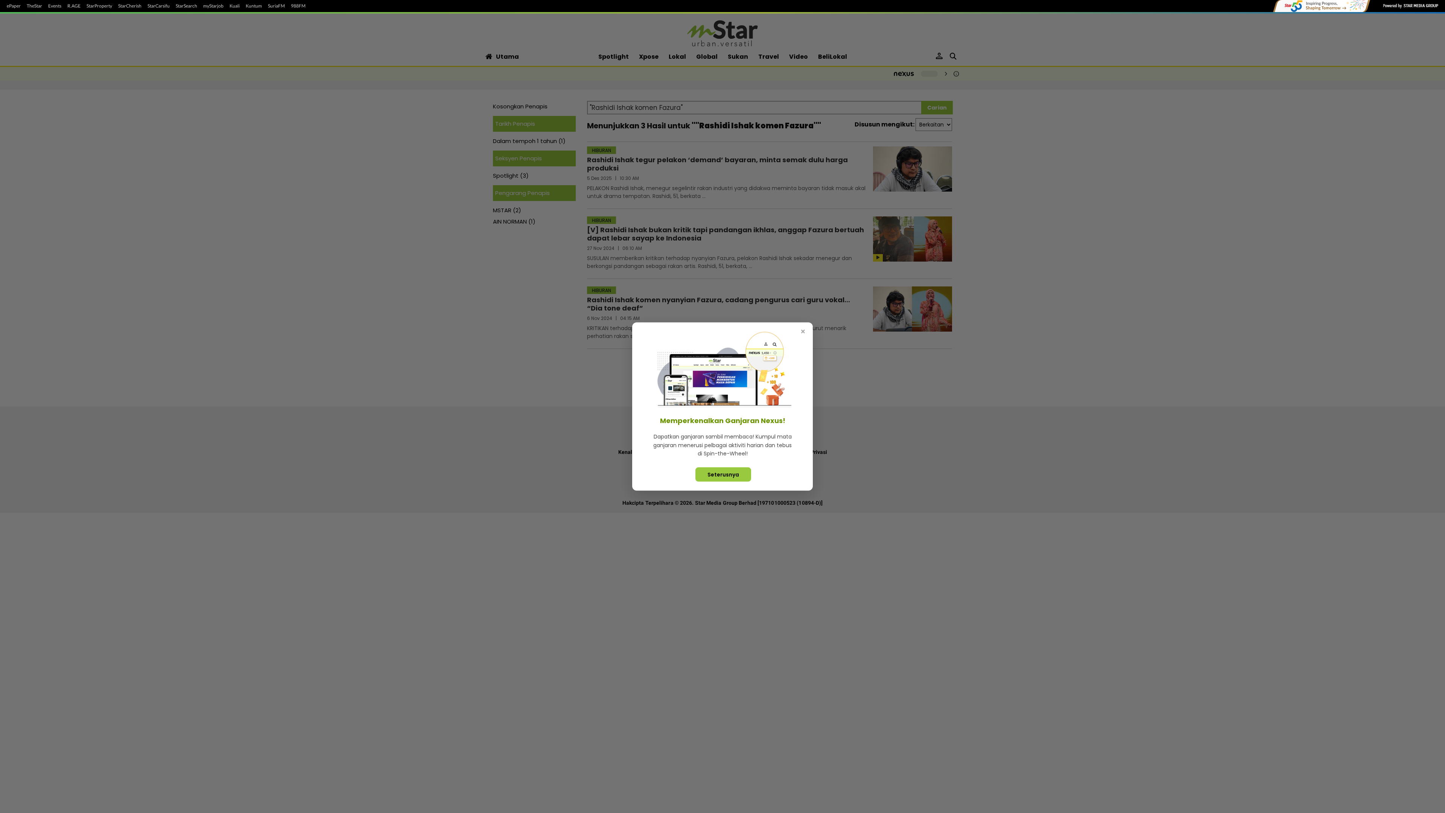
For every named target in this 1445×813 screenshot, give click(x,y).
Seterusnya (723, 474)
